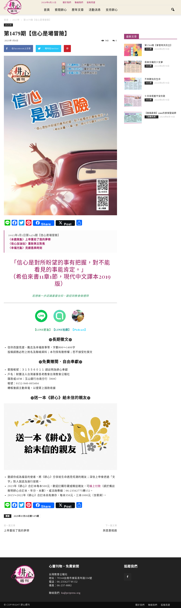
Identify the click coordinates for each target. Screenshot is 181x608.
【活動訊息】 (151, 117)
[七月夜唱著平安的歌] (133, 101)
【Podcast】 (80, 329)
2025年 (8, 25)
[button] (173, 10)
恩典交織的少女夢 (154, 62)
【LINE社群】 (62, 329)
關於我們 (67, 2)
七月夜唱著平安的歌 (155, 96)
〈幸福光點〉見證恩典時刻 (25, 247)
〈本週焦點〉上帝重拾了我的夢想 (29, 239)
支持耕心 (112, 9)
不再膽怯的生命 (153, 79)
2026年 (149, 49)
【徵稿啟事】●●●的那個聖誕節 (160, 113)
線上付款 (95, 486)
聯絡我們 (79, 2)
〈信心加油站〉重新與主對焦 (26, 243)
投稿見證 (91, 2)
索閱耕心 (61, 9)
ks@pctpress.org (70, 593)
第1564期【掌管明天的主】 (159, 45)
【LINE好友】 (42, 329)
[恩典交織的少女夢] (133, 67)
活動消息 (95, 9)
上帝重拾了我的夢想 (16, 530)
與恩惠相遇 (110, 530)
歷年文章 (78, 9)
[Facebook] (127, 576)
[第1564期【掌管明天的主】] (133, 50)
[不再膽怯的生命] (133, 84)
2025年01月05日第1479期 (26, 516)
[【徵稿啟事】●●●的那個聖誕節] (133, 118)
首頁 (47, 9)
